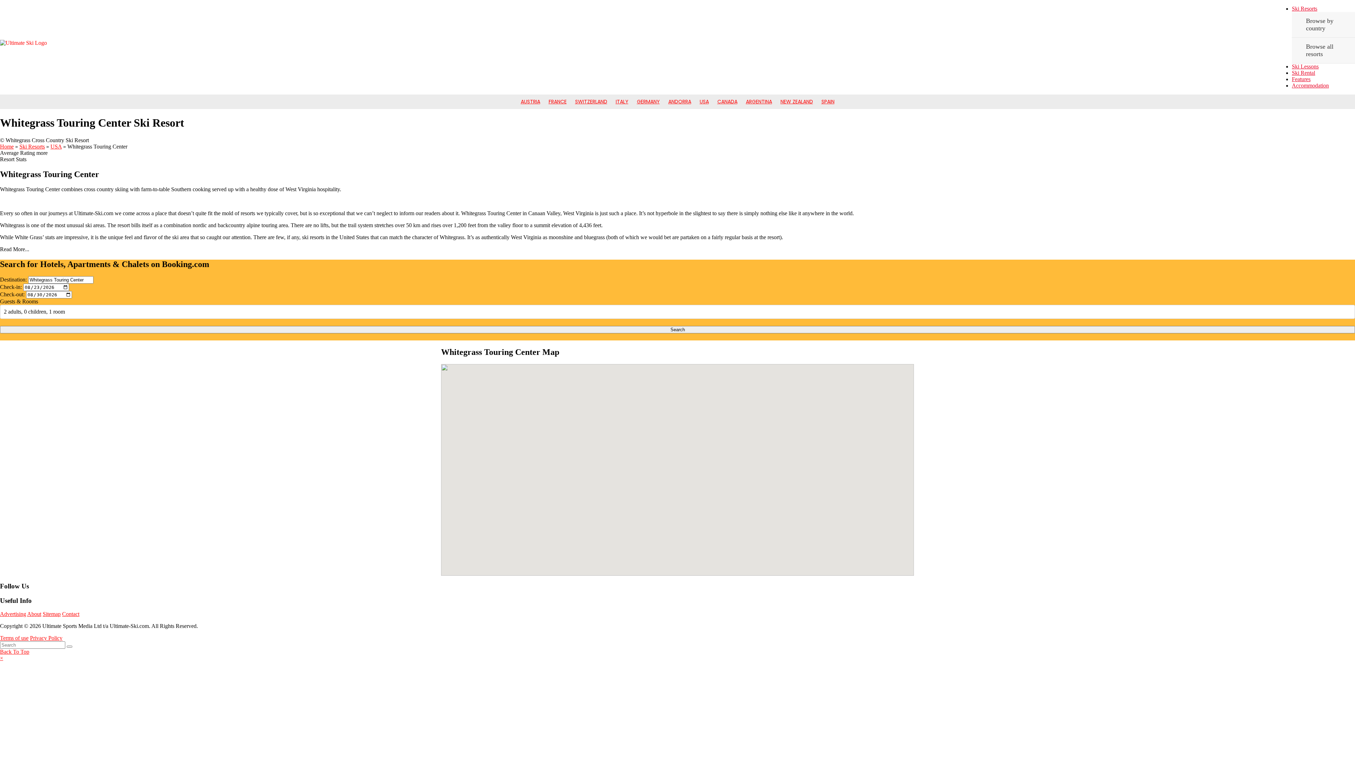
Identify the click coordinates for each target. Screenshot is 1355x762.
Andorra (679, 101)
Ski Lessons (1305, 66)
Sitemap (52, 614)
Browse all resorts (1319, 50)
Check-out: (12, 294)
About (34, 614)
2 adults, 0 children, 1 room (34, 312)
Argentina (759, 101)
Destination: (13, 280)
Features (1301, 79)
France (558, 101)
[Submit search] (69, 647)
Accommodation (1310, 86)
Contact (70, 614)
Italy (622, 101)
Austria (530, 101)
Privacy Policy (46, 638)
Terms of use (14, 638)
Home (7, 147)
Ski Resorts (1304, 9)
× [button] (1, 658)
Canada (727, 101)
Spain (828, 101)
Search (677, 329)
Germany (648, 101)
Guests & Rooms (19, 301)
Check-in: (11, 287)
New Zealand (797, 101)
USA (704, 101)
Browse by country (1319, 24)
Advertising (13, 614)
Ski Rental (1303, 73)
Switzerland (591, 101)
